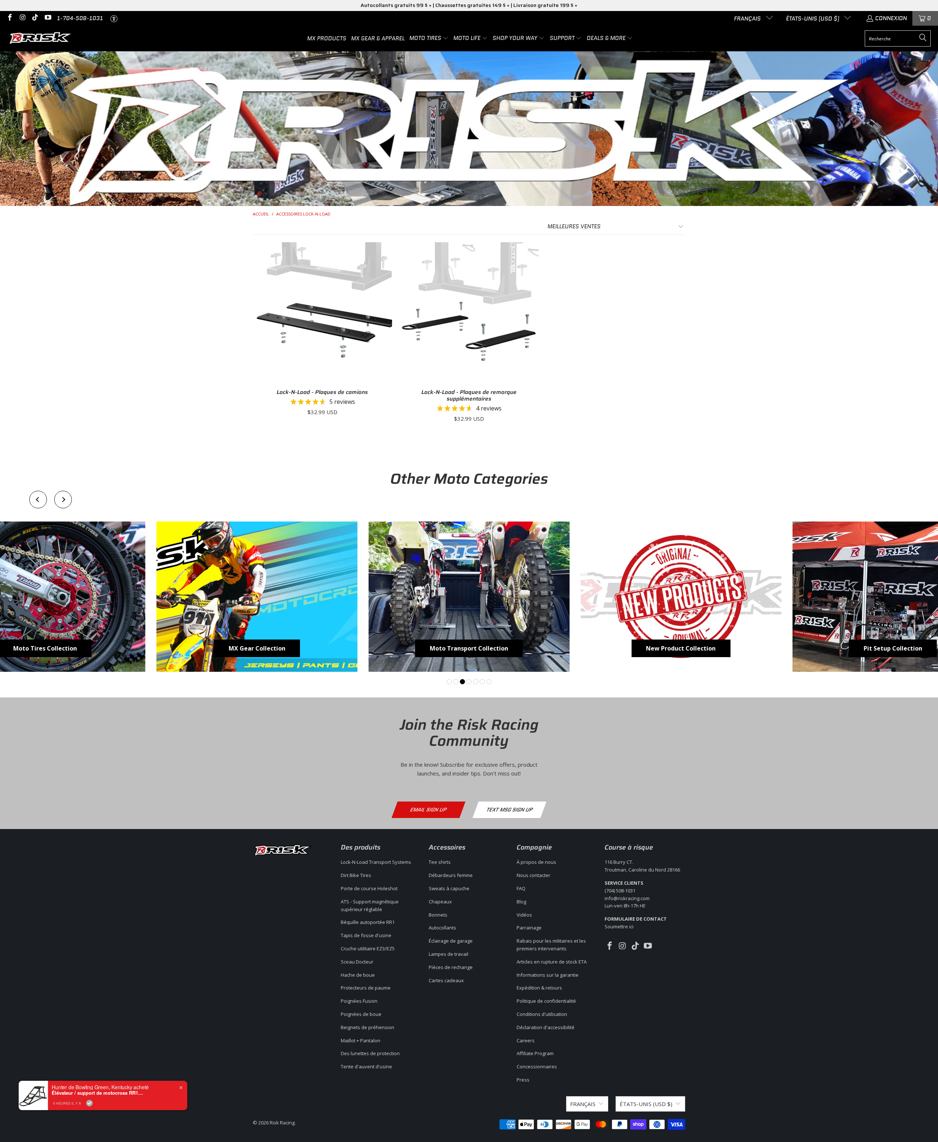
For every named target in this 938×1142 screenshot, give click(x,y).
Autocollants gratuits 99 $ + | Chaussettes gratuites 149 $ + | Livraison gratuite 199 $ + (469, 5)
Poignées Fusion (359, 1001)
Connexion (891, 18)
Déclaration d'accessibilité (546, 1027)
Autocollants (442, 927)
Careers (526, 1040)
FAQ (521, 888)
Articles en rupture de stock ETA (552, 961)
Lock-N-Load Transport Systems (376, 862)
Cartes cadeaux (446, 980)
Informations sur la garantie (548, 975)
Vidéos (524, 914)
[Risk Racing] (41, 38)
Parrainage (529, 927)
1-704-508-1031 (80, 18)
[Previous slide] (38, 499)
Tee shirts (440, 862)
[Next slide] (63, 499)
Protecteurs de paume (366, 987)
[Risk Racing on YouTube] (47, 18)
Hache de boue (358, 975)
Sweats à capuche (449, 888)
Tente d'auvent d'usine (366, 1066)
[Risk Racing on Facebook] (9, 18)
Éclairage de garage (451, 940)
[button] (428, 38)
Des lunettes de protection (370, 1053)
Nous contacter (533, 875)
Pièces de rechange (451, 967)
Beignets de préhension (367, 1027)
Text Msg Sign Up (509, 809)
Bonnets (438, 914)
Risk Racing (282, 1122)
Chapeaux (440, 901)
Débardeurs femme (451, 875)
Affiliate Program (535, 1053)
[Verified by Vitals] (89, 1103)
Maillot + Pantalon (360, 1040)
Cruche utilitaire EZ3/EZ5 (368, 948)
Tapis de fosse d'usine (366, 935)
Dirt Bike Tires (356, 875)
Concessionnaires (537, 1066)
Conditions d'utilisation (542, 1014)
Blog (521, 901)
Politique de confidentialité (546, 1001)
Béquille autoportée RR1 (368, 922)
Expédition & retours (539, 987)
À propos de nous (536, 862)
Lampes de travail (448, 954)
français (748, 19)
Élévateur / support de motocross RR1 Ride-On (97, 1093)
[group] (257, 597)
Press (523, 1079)
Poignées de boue (361, 1014)
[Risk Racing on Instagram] (22, 18)
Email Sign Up (428, 809)
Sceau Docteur (357, 961)
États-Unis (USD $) (813, 19)
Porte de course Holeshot (369, 888)
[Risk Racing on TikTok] (34, 18)
